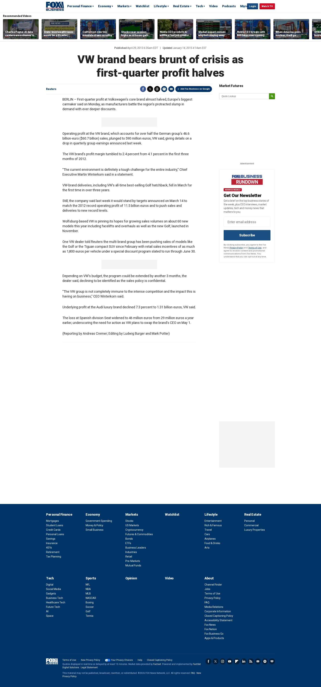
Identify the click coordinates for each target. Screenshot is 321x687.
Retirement (52, 552)
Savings (50, 538)
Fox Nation (211, 629)
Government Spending (99, 520)
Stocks (129, 520)
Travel (208, 529)
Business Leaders (135, 547)
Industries (131, 552)
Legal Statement (89, 667)
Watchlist (142, 6)
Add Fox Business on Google (195, 89)
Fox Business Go (214, 633)
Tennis (89, 615)
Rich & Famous (213, 525)
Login (252, 6)
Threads (157, 89)
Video (213, 6)
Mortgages (52, 520)
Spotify (265, 661)
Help (140, 660)
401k (49, 547)
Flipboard (237, 661)
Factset (157, 664)
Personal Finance (79, 6)
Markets (123, 6)
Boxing (90, 602)
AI (47, 611)
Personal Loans (55, 534)
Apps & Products (214, 638)
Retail (128, 556)
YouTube (230, 661)
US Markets (132, 525)
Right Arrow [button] (314, 29)
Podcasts (229, 6)
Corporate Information (218, 611)
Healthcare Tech (55, 602)
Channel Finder (213, 584)
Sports (91, 578)
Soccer (90, 606)
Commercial (251, 525)
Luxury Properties (254, 529)
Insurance (52, 543)
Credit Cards (53, 529)
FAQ (207, 602)
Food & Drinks (212, 543)
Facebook (143, 89)
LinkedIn (244, 661)
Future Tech (53, 606)
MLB (88, 593)
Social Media (53, 589)
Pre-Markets (132, 561)
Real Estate (181, 6)
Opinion (131, 578)
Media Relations (214, 606)
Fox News (210, 624)
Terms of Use (255, 248)
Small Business (94, 529)
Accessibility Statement (218, 620)
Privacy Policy (236, 248)
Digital (49, 584)
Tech (199, 6)
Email (171, 89)
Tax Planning (53, 556)
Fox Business (55, 6)
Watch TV (267, 6)
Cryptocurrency (134, 529)
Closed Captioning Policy (219, 615)
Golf (88, 611)
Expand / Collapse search (243, 6)
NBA (88, 589)
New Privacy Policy (90, 660)
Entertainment (213, 520)
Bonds (129, 538)
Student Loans (54, 525)
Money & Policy (94, 525)
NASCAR (91, 598)
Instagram (223, 661)
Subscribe (247, 235)
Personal (249, 520)
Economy (104, 6)
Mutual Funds (133, 565)
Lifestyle (160, 6)
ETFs (128, 543)
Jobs (207, 589)
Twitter (150, 89)
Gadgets (51, 593)
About (209, 578)
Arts (207, 547)
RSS (251, 661)
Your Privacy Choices (122, 660)
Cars (207, 534)
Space (50, 615)
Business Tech (54, 598)
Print (164, 89)
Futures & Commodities (139, 534)
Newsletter (258, 661)
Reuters (51, 89)
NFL (88, 584)
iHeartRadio (272, 661)
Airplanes (210, 538)
